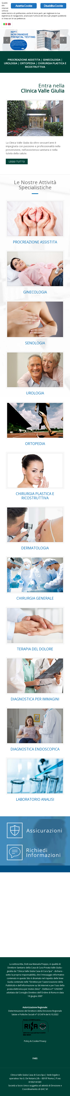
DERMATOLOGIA (35, 548)
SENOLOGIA (35, 343)
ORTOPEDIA (35, 443)
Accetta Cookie (23, 6)
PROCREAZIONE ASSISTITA (35, 242)
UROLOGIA (35, 393)
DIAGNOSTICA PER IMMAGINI (35, 699)
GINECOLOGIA (35, 292)
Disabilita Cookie (53, 6)
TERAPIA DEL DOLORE (35, 649)
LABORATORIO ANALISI (35, 799)
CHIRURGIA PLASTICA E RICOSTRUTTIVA (35, 495)
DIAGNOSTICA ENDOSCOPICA (35, 749)
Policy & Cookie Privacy (35, 1041)
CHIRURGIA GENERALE (35, 598)
